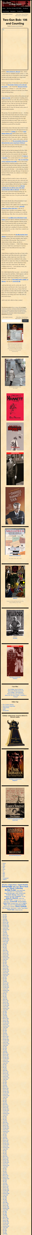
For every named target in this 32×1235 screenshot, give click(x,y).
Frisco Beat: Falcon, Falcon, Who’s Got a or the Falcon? (21, 15)
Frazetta (12, 310)
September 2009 (6, 1193)
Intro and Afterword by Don (15, 855)
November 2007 (6, 1223)
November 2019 (6, 1023)
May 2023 (5, 963)
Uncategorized (5, 878)
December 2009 (6, 1189)
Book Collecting (20, 308)
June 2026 (5, 916)
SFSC (4, 875)
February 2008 (6, 1218)
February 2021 (6, 1000)
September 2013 (6, 1131)
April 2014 (5, 1121)
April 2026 (5, 919)
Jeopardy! (18, 896)
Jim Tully (23, 896)
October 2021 (5, 989)
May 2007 (5, 1232)
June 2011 (5, 1169)
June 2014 (5, 1118)
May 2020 (5, 1014)
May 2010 (5, 1181)
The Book (15, 638)
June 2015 (5, 1100)
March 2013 (5, 1138)
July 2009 (5, 1196)
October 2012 (5, 1146)
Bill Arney (16, 886)
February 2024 (6, 952)
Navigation (13, 11)
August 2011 (5, 1167)
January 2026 (5, 923)
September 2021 (6, 990)
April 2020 (5, 1015)
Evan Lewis (22, 893)
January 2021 (5, 1002)
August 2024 (5, 943)
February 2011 (6, 1175)
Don (22, 26)
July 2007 (5, 1229)
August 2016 (5, 1079)
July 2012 (5, 1150)
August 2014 (5, 1115)
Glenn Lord (16, 310)
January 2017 (5, 1073)
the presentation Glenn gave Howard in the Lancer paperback (15, 142)
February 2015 (6, 1106)
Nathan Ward (6, 903)
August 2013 (5, 1132)
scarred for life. (17, 281)
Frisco (4, 869)
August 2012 (5, 1149)
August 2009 (5, 1195)
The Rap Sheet (6, 710)
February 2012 (6, 1158)
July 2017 (5, 1064)
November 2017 (6, 1058)
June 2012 (5, 1152)
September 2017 (6, 1061)
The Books (25, 8)
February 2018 (6, 1054)
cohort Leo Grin (6, 98)
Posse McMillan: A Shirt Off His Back (15, 692)
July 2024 (5, 944)
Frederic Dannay (11, 894)
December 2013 (6, 1126)
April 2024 (5, 949)
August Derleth (22, 884)
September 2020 (6, 1008)
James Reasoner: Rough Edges (9, 706)
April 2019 (5, 1033)
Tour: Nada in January (7, 14)
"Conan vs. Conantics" (7, 308)
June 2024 (5, 946)
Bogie (8, 888)
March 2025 (5, 934)
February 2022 (6, 983)
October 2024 (5, 941)
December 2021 (6, 986)
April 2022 (5, 981)
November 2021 (6, 987)
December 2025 (6, 925)
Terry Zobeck (21, 906)
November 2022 (6, 971)
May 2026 (5, 917)
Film (13, 307)
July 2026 (5, 915)
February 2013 (6, 1140)
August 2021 (5, 992)
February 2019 (6, 1036)
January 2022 (5, 984)
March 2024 (5, 950)
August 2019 (5, 1027)
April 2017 (5, 1069)
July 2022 (5, 977)
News (17, 307)
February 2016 (6, 1088)
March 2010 (5, 1184)
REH (20, 307)
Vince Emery (24, 908)
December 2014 (6, 1109)
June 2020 (5, 1012)
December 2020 (6, 1003)
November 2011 (6, 1162)
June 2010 (5, 1180)
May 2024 (5, 947)
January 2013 (5, 1141)
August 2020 (5, 1009)
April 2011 (5, 1172)
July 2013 (5, 1134)
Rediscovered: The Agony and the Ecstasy (15, 693)
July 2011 (5, 1168)
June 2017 (5, 1066)
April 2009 (5, 1201)
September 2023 (6, 957)
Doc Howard (7, 310)
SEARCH (25, 320)
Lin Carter (24, 311)
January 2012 (5, 1159)
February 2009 (6, 1204)
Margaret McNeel (22, 86)
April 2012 (5, 1155)
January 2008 (5, 1220)
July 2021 (5, 993)
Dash (4, 864)
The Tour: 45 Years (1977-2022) (14, 8)
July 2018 (5, 1046)
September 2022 (6, 974)
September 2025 (6, 929)
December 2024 (6, 938)
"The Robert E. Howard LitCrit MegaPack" (15, 779)
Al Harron (14, 308)
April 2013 (5, 1137)
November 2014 (6, 1110)
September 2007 (6, 1226)
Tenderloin (12, 906)
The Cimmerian (10, 313)
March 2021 (5, 999)
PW (14, 905)
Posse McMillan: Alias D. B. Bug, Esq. (15, 689)
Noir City (20, 903)
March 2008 (5, 1217)
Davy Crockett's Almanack (8, 704)
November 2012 (6, 1144)
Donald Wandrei (19, 891)
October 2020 (5, 1006)
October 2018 (5, 1042)
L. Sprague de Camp (12, 311)
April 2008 (5, 1215)
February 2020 (6, 1018)
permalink (10, 314)
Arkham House (12, 884)
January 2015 (5, 1107)
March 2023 (5, 965)
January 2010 (5, 1187)
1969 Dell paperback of (13, 207)
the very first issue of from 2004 (15, 160)
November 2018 (6, 1041)
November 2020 (6, 1005)
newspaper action (14, 903)
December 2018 (6, 1039)
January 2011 (5, 1177)
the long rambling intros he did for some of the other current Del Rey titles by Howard (13, 187)
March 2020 (5, 1017)
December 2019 (6, 1021)
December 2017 (6, 1057)
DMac (4, 866)
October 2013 (5, 1129)
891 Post (4, 884)
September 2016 (6, 1078)
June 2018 (5, 1048)
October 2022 (5, 972)
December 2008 (6, 1207)
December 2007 (6, 1221)
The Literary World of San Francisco (15, 677)
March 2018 (5, 1052)
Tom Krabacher (14, 908)
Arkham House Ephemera (15, 555)
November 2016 (6, 1075)
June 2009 (5, 1198)
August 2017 (5, 1063)
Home (3, 8)
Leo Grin (19, 311)
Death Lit (15, 598)
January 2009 (5, 1205)
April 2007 (5, 1233)
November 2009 (6, 1190)
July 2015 (5, 1098)
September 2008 (6, 1208)
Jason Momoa (5, 311)
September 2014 (6, 1113)
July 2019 (5, 1029)
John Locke (21, 898)
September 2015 (6, 1095)
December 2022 (6, 969)
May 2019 (5, 1032)
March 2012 (5, 1156)
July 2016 (5, 1081)
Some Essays (5, 11)
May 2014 (5, 1119)
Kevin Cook (8, 899)
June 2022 (5, 978)
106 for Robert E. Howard (13, 71)
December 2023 (6, 955)
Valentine (19, 908)
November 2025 (6, 926)
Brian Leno (10, 890)
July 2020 (5, 1011)
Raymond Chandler (20, 904)
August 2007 (5, 1227)
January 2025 (5, 937)
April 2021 (5, 998)
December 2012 (6, 1143)
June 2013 (5, 1135)
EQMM (16, 893)
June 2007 (5, 1230)
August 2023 (5, 959)
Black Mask (24, 886)
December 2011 (6, 1161)
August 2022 (5, 975)
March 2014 (5, 1122)
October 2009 (5, 1192)
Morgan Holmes (22, 901)
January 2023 (5, 968)
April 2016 (5, 1085)
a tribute (13, 131)
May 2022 (5, 980)
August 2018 (5, 1045)
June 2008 (5, 1212)
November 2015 (6, 1092)
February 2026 (6, 922)
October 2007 (5, 1224)
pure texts (4, 313)
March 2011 (5, 1174)
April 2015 (5, 1103)
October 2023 (5, 956)
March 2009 (5, 1202)
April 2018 (5, 1051)
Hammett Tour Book (9, 896)
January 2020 (5, 1020)
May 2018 (5, 1049)
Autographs (7, 886)
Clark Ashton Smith (21, 890)
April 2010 (5, 1183)
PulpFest (25, 903)
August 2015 (5, 1097)
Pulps (5, 904)
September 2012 (6, 1147)
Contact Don (20, 11)
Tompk (15, 313)
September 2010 (6, 1178)
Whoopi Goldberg (21, 313)
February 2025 (6, 935)
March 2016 (5, 1086)
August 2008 (5, 1210)
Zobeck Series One (19, 910)
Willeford (5, 879)
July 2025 (5, 931)
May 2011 (5, 1171)
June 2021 (5, 995)
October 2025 (5, 928)
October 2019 (5, 1024)
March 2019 (5, 1035)
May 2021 (5, 996)
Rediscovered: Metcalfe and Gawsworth (16, 691)
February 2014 (6, 1124)
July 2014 (5, 1116)
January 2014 (5, 1125)
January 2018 (5, 1055)
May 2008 (5, 1214)
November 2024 (6, 940)
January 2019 (5, 1038)
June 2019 (5, 1030)
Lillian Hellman (6, 901)
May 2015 (5, 1101)
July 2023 (5, 960)
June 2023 (5, 962)
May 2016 (5, 1083)
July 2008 (5, 1211)
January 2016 (5, 1089)
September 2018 (6, 1043)
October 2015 (5, 1094)
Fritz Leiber (20, 895)
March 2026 (5, 920)
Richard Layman (6, 906)
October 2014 (5, 1112)
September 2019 (6, 1026)
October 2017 (5, 1060)
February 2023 (6, 966)
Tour (4, 876)
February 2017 (6, 1072)
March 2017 (5, 1070)
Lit (14, 307)
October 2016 (5, 1076)
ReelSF (4, 709)
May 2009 (5, 1199)
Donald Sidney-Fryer (11, 891)
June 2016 (5, 1082)
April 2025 (5, 932)
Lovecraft (13, 901)
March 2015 (5, 1104)
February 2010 (6, 1186)
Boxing (4, 863)
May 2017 (5, 1067)
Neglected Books (6, 707)
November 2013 (6, 1128)
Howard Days (23, 310)
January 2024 (5, 953)
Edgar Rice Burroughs (9, 893)
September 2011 (6, 1165)
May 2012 (5, 1153)
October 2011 (5, 1164)
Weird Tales (11, 909)
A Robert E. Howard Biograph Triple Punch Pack (15, 819)
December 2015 (6, 1091)
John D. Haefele (12, 898)
